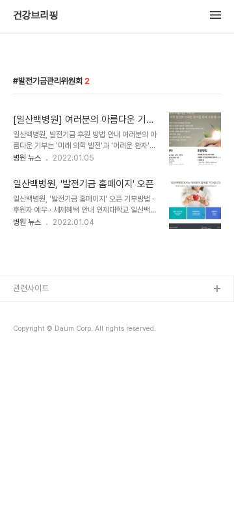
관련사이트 (31, 288)
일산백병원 (31, 331)
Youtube (30, 352)
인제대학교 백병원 (43, 310)
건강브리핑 (35, 15)
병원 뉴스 (27, 157)
